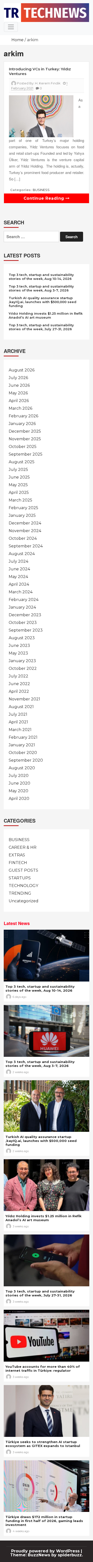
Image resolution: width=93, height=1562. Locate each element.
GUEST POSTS (23, 870)
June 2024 (19, 569)
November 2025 (25, 439)
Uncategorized (23, 901)
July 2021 (18, 714)
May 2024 (18, 576)
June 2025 (19, 477)
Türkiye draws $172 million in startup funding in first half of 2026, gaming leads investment (44, 1521)
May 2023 (18, 653)
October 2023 (23, 622)
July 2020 (19, 775)
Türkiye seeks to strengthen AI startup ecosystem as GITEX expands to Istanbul (42, 1444)
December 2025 (25, 431)
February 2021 (23, 737)
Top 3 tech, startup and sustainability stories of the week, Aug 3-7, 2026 (41, 288)
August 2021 (21, 706)
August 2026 (21, 370)
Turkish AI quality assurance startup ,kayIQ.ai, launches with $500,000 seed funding (42, 302)
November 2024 (25, 530)
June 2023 (19, 645)
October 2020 (23, 752)
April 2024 (19, 584)
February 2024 (23, 599)
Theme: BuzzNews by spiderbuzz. (46, 1555)
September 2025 (25, 454)
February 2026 (23, 416)
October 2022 (23, 668)
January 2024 (22, 607)
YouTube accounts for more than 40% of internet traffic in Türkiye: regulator (42, 1368)
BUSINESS (41, 190)
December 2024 (25, 523)
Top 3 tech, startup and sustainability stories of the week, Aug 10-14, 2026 (41, 277)
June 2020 (19, 783)
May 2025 (18, 484)
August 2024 (22, 553)
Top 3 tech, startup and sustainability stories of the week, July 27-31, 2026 (41, 327)
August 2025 (21, 462)
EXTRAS (17, 855)
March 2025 (20, 500)
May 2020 (18, 791)
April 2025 (19, 492)
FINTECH (18, 862)
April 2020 (19, 798)
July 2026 (18, 377)
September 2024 (26, 546)
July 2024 (18, 561)
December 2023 (25, 615)
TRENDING (20, 893)
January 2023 (22, 660)
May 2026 (18, 393)
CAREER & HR (22, 847)
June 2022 (19, 683)
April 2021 (18, 722)
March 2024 (20, 592)
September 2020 (26, 760)
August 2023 (22, 638)
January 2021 (22, 745)
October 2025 (22, 446)
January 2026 (22, 423)
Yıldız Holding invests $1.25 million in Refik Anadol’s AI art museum (46, 315)
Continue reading (45, 198)
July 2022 (18, 676)
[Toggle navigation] (11, 27)
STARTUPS (20, 878)
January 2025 (22, 515)
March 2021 (20, 729)
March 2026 (20, 408)
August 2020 (22, 768)
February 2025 (23, 507)
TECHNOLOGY (23, 885)
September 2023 (26, 630)
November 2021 (24, 699)
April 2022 (19, 691)
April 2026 (19, 400)
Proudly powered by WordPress (46, 1551)
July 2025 (18, 469)
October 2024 (23, 538)
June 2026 (19, 385)
